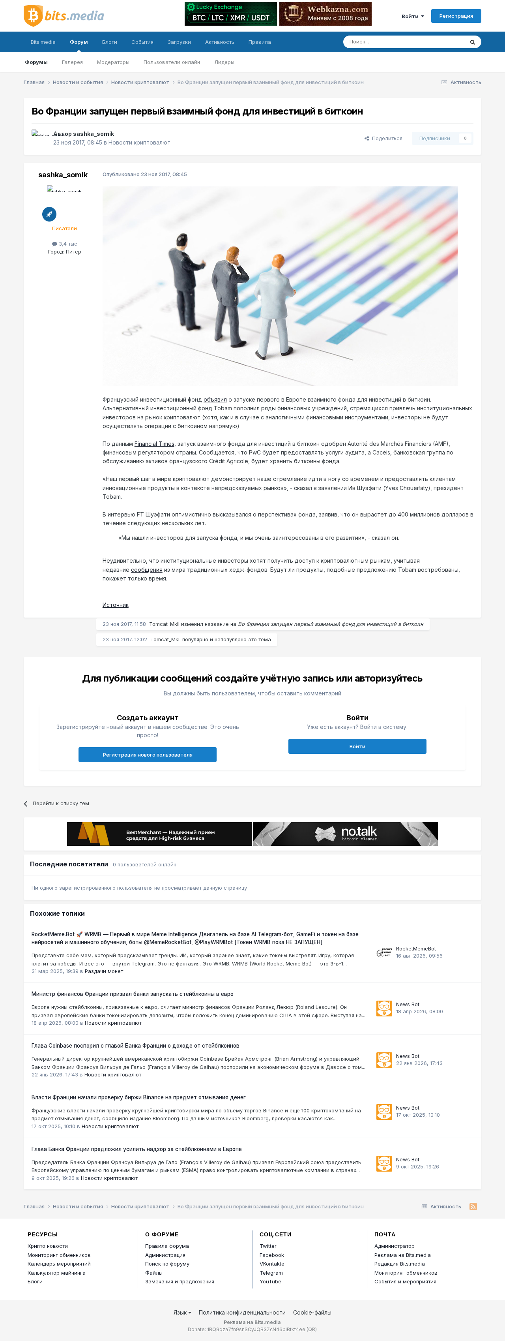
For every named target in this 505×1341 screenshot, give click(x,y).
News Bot (407, 1004)
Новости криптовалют (139, 142)
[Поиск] (472, 42)
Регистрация (456, 16)
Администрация (165, 1255)
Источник (116, 604)
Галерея (72, 62)
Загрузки (179, 42)
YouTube (270, 1281)
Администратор (394, 1246)
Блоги (109, 42)
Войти (411, 16)
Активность (219, 42)
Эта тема (442, 42)
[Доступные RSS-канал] (473, 1206)
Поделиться (385, 138)
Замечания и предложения (179, 1281)
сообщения (147, 569)
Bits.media (43, 42)
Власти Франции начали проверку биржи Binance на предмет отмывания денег (139, 1097)
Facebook (272, 1255)
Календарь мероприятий (59, 1263)
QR (311, 1329)
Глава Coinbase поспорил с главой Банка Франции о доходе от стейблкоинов (135, 1045)
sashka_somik (93, 133)
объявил (215, 399)
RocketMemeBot (416, 948)
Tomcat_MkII (164, 624)
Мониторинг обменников (59, 1255)
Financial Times (154, 443)
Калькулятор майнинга (57, 1273)
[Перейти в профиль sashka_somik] (40, 138)
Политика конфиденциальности (242, 1312)
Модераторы (113, 62)
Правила (260, 42)
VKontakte (272, 1263)
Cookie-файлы (312, 1312)
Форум (79, 42)
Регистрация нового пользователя (148, 754)
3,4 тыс (67, 243)
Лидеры (224, 62)
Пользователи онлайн (172, 62)
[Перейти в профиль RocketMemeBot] (384, 953)
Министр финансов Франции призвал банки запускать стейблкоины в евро (133, 994)
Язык (181, 1312)
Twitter (268, 1246)
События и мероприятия (405, 1281)
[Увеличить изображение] (280, 285)
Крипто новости (48, 1246)
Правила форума (167, 1246)
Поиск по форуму (167, 1263)
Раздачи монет (104, 971)
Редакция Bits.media (399, 1263)
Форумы (36, 62)
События (142, 42)
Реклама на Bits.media (402, 1255)
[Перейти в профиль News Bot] (384, 1008)
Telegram (271, 1273)
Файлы (154, 1273)
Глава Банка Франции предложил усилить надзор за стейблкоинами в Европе (137, 1149)
